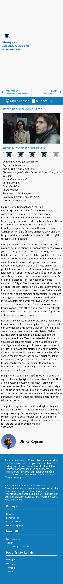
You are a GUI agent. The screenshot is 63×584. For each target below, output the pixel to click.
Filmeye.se (15, 45)
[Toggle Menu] (58, 44)
